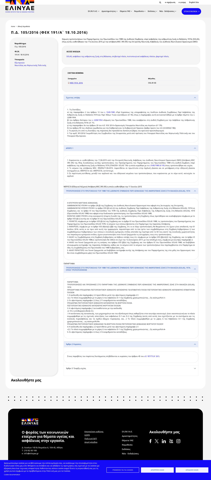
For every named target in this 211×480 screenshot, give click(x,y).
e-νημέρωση (170, 2)
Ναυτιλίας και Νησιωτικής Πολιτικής (30, 65)
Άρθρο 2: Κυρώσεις (73, 344)
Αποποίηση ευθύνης (94, 431)
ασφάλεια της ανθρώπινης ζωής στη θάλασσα (92, 56)
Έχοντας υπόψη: (73, 97)
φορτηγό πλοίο (162, 56)
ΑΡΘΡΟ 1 (69, 148)
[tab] (131, 120)
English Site (194, 2)
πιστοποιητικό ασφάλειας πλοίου (141, 56)
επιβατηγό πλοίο (119, 56)
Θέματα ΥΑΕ (125, 11)
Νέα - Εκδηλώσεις (166, 11)
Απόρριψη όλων (157, 470)
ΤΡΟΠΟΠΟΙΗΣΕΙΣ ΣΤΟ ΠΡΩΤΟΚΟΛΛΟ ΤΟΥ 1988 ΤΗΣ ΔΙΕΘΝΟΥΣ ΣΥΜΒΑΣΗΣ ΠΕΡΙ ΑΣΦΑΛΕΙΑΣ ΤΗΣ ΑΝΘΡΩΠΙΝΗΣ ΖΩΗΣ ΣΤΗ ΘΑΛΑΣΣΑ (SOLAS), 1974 (128, 191)
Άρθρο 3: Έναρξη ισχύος (76, 368)
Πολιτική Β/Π (90, 438)
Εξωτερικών (20, 62)
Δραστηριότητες (109, 11)
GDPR (87, 435)
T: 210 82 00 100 (29, 450)
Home (13, 26)
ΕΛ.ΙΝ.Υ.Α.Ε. (92, 11)
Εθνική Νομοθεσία (24, 26)
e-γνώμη (182, 2)
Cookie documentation (12, 475)
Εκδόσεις (151, 11)
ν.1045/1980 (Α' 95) (157, 165)
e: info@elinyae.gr (30, 453)
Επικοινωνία (190, 11)
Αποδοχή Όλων (192, 470)
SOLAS (69, 56)
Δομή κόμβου (90, 442)
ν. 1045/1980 (109, 112)
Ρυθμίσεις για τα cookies (123, 470)
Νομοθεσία (139, 11)
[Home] (20, 6)
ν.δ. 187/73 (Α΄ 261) (151, 356)
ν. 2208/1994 (97, 120)
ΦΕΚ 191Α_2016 (76, 83)
